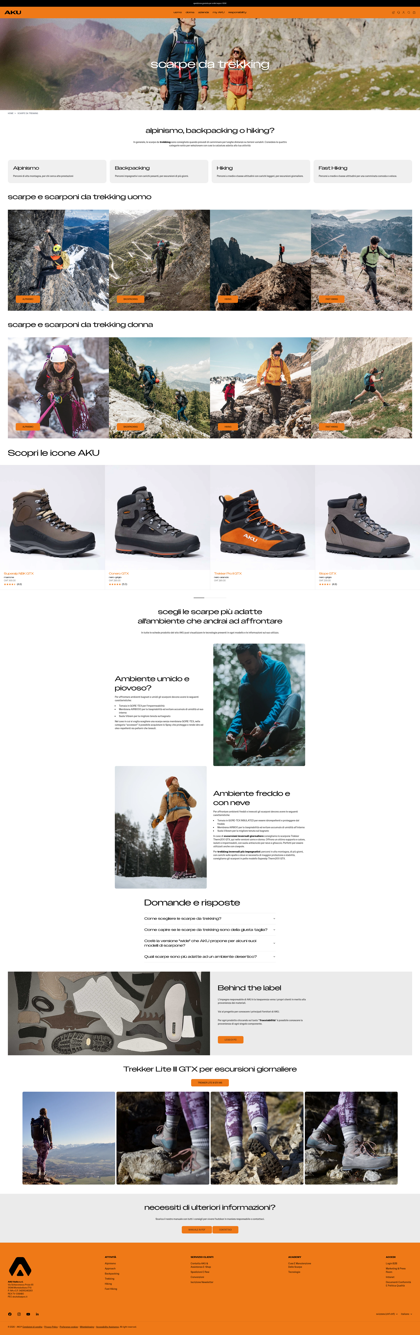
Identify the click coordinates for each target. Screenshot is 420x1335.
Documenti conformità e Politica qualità (398, 1284)
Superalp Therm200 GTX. (271, 858)
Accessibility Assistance (107, 1327)
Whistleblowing (87, 1327)
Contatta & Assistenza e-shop (201, 1265)
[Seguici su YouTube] (28, 1314)
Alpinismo (110, 1263)
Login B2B (391, 1263)
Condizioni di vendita (32, 1327)
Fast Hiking (111, 1288)
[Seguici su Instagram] (19, 1314)
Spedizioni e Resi (200, 1272)
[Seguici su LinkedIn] (37, 1314)
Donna (190, 12)
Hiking (108, 1283)
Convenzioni (197, 1277)
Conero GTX (119, 574)
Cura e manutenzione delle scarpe (299, 1265)
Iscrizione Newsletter (202, 1282)
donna (261, 839)
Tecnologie (294, 1272)
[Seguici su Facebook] (10, 1314)
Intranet (390, 1277)
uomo (253, 839)
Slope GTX (327, 574)
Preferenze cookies (69, 1327)
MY (218, 12)
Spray (168, 724)
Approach (110, 1268)
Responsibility (237, 12)
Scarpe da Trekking (28, 113)
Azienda (203, 12)
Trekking (109, 1278)
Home (10, 113)
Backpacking (112, 1273)
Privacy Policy (51, 1327)
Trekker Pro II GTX (228, 574)
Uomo (178, 12)
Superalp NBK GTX (19, 574)
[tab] (53, 453)
